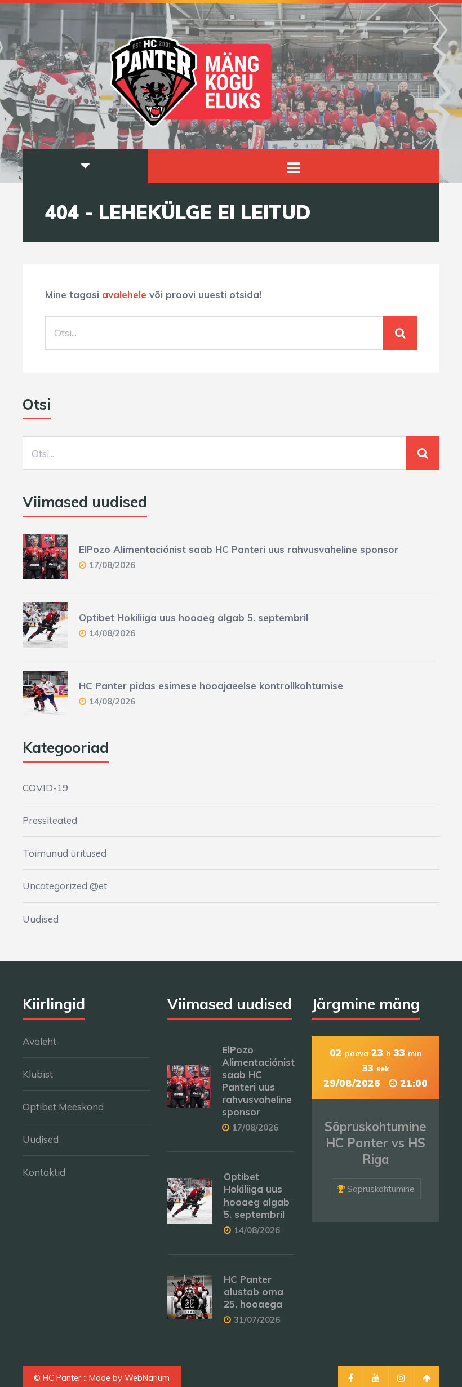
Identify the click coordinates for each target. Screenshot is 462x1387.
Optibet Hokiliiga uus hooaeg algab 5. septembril (193, 617)
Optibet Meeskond (63, 1106)
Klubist (38, 1074)
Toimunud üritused (64, 853)
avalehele (124, 294)
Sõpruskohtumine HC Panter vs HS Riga (376, 1143)
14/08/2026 (112, 633)
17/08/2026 (112, 565)
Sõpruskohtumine (381, 1189)
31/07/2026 (257, 1319)
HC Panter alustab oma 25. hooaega (253, 1291)
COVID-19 (45, 788)
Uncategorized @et (65, 886)
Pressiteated (50, 820)
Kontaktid (44, 1172)
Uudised (41, 919)
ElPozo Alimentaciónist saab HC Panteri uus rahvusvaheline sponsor (238, 549)
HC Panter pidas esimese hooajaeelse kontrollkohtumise (211, 686)
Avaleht (39, 1041)
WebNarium (147, 1378)
